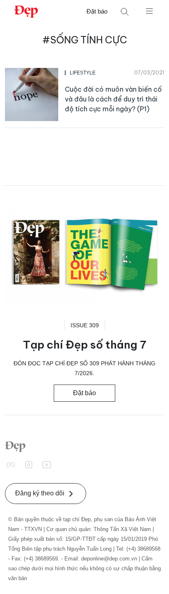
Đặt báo (97, 11)
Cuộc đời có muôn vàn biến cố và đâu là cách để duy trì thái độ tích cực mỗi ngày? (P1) (113, 99)
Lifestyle (83, 72)
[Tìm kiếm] (125, 12)
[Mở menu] (149, 10)
